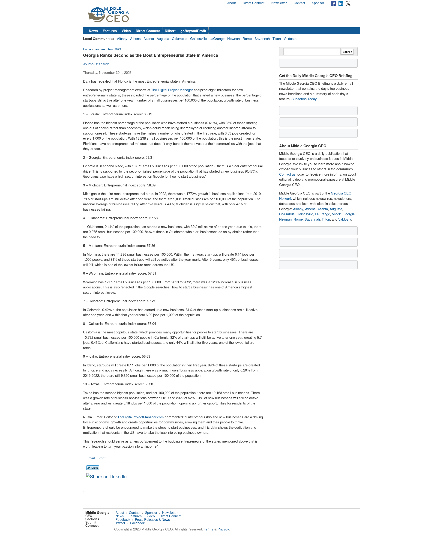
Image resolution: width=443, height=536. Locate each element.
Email (91, 458)
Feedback (123, 519)
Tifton (276, 38)
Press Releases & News (152, 519)
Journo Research (96, 63)
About (231, 2)
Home (87, 49)
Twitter (120, 523)
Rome (247, 38)
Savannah (262, 38)
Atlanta (149, 38)
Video (126, 30)
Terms (208, 529)
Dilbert (170, 30)
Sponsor (318, 2)
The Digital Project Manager (172, 89)
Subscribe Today (304, 98)
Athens (135, 38)
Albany (122, 38)
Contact (299, 2)
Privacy (223, 529)
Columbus (179, 38)
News (93, 30)
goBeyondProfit (193, 30)
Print (102, 458)
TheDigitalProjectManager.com (140, 416)
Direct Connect (253, 2)
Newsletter (279, 2)
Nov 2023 (114, 49)
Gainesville (198, 38)
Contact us (287, 174)
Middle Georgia (343, 213)
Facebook (137, 523)
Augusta (163, 38)
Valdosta (290, 38)
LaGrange (217, 38)
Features (110, 30)
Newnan (233, 38)
